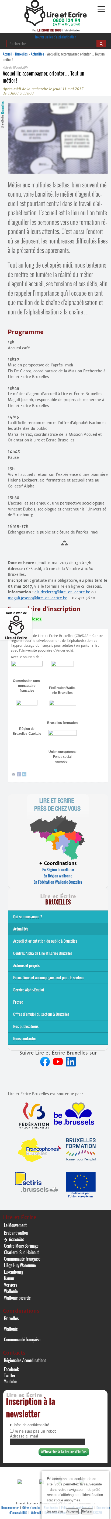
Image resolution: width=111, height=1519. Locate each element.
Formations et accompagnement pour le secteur (48, 977)
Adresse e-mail (24, 1436)
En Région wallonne (58, 876)
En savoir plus (55, 1511)
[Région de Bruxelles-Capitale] (26, 704)
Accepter (72, 1511)
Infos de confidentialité (31, 1425)
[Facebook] (19, 775)
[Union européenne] (62, 734)
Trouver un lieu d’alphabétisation (55, 37)
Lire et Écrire (2, 114)
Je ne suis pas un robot (34, 1431)
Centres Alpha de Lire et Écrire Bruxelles (42, 953)
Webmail (36, 1512)
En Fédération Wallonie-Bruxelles (58, 882)
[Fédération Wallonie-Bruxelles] (62, 665)
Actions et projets (26, 965)
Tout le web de (16, 613)
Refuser (87, 1511)
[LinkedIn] (24, 775)
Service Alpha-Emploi (28, 990)
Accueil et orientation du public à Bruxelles (45, 941)
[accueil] (55, 24)
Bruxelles (21, 54)
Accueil (7, 54)
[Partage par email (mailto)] (13, 775)
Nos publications (26, 1026)
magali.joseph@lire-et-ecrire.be (37, 598)
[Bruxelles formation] (62, 704)
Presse (18, 1002)
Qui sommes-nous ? (27, 916)
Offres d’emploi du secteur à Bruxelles (41, 1014)
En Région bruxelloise (58, 869)
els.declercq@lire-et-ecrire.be (62, 592)
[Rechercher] (101, 43)
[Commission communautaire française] (27, 665)
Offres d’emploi (31, 1507)
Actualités (37, 54)
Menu (101, 9)
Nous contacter (24, 1038)
